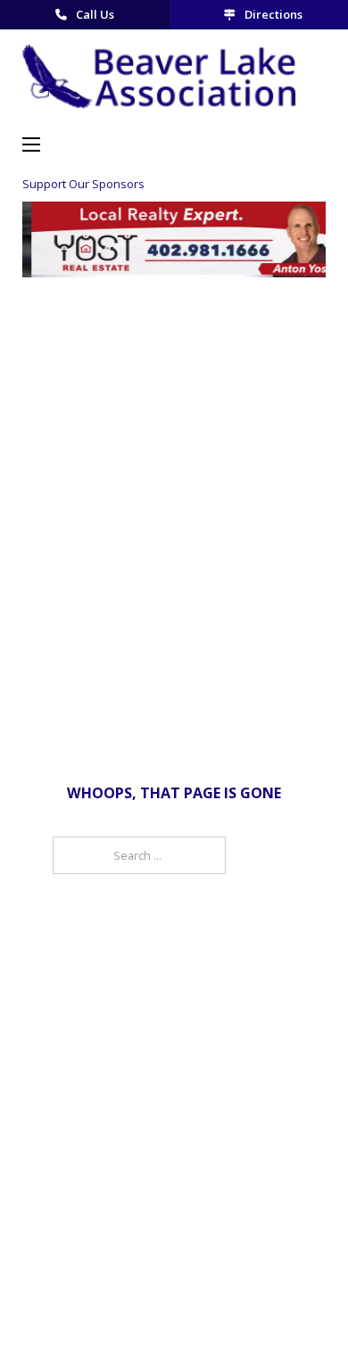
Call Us (95, 14)
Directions (273, 14)
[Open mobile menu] (31, 144)
